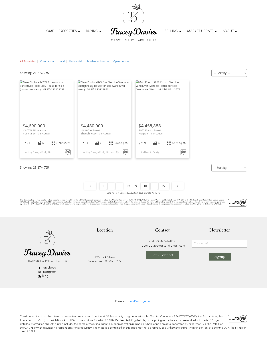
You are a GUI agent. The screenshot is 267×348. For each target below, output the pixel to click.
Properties (67, 31)
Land (62, 61)
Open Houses (121, 61)
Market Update (200, 31)
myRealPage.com (141, 301)
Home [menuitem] (49, 31)
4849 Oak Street (96, 132)
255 (163, 186)
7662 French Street (151, 132)
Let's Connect (162, 255)
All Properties (28, 61)
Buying (92, 31)
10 (145, 186)
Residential (75, 61)
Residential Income (97, 61)
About (228, 31)
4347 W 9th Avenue (36, 132)
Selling (171, 31)
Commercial (47, 61)
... (111, 186)
